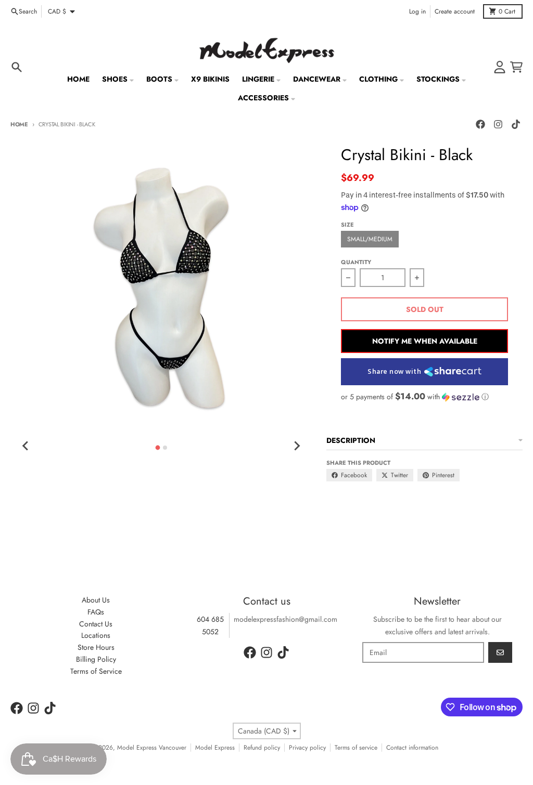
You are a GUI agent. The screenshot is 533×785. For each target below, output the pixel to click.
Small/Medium (369, 239)
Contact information (412, 747)
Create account (455, 11)
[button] (424, 396)
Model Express (215, 747)
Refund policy (262, 747)
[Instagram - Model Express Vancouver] (498, 124)
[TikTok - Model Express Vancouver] (516, 124)
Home (19, 124)
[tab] (157, 447)
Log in (417, 11)
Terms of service (356, 747)
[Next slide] (296, 446)
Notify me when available (424, 341)
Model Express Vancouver (151, 747)
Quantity (356, 262)
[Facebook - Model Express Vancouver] (480, 124)
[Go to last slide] (26, 446)
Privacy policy (307, 747)
